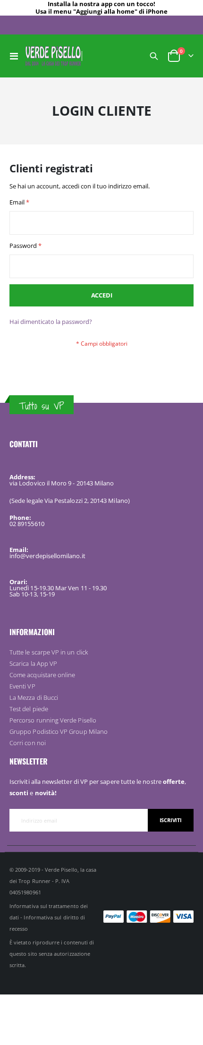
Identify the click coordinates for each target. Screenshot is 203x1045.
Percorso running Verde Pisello (52, 720)
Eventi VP (22, 686)
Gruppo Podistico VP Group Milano (58, 731)
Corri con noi (27, 743)
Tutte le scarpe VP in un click (48, 652)
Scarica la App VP (33, 663)
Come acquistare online (42, 675)
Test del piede (28, 709)
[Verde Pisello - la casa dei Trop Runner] (53, 56)
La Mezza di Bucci (33, 697)
